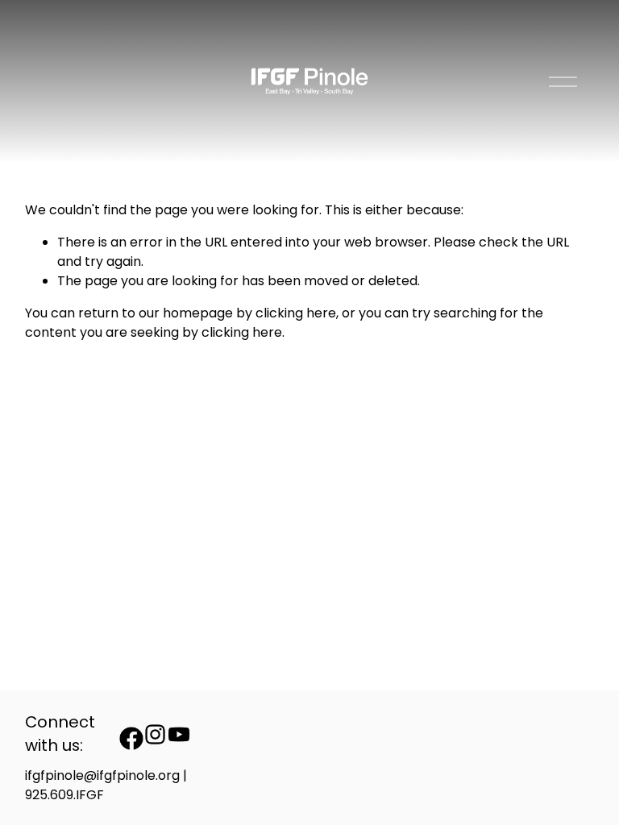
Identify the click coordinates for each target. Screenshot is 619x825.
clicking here (295, 313)
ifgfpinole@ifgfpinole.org (102, 775)
